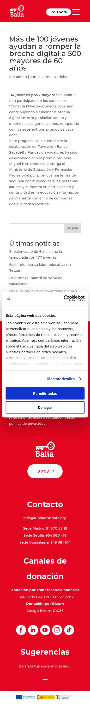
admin (21, 77)
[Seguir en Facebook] (21, 630)
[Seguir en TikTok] (69, 630)
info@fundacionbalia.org (45, 518)
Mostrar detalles (61, 379)
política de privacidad (27, 423)
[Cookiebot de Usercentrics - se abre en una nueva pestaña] (64, 298)
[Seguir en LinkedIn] (33, 630)
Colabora (58, 12)
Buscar (72, 228)
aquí (67, 666)
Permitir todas (45, 393)
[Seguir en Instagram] (57, 630)
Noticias (61, 77)
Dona (43, 471)
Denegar (45, 407)
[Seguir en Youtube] (45, 630)
